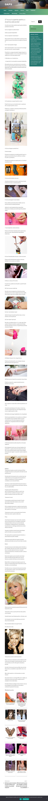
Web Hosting (14, 13)
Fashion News (6, 13)
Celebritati (33, 10)
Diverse (22, 10)
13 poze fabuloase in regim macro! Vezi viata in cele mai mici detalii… (36, 63)
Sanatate (10, 10)
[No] (46, 798)
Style (27, 10)
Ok (20, 799)
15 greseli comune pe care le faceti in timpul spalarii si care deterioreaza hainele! (36, 58)
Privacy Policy (23, 13)
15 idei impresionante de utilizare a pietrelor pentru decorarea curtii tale (36, 45)
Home (5, 10)
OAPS (8, 4)
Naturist (16, 10)
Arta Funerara (33, 28)
